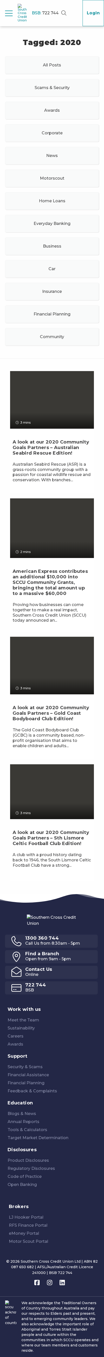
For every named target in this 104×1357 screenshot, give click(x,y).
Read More (25, 489)
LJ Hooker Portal (26, 1217)
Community (52, 336)
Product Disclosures (28, 1160)
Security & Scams (25, 1066)
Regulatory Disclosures (31, 1168)
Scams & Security (52, 87)
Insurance (52, 291)
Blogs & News (22, 1113)
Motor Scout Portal (28, 1241)
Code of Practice (25, 1176)
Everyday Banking (52, 223)
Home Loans (52, 200)
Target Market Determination (38, 1137)
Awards (52, 110)
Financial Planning (52, 314)
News (52, 155)
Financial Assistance (28, 1074)
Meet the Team (23, 1020)
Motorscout (52, 178)
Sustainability (21, 1028)
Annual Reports (23, 1121)
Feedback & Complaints (32, 1091)
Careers (15, 1036)
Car (52, 268)
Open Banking (22, 1184)
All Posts (52, 65)
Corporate (52, 133)
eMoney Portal (24, 1233)
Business (52, 246)
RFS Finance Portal (28, 1225)
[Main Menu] (9, 13)
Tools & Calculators (27, 1129)
